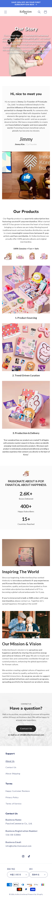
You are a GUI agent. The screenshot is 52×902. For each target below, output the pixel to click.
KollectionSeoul (21, 894)
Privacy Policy (12, 797)
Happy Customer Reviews (18, 791)
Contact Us (11, 767)
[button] (5, 12)
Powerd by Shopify (35, 894)
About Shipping (13, 773)
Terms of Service (13, 803)
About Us (10, 761)
